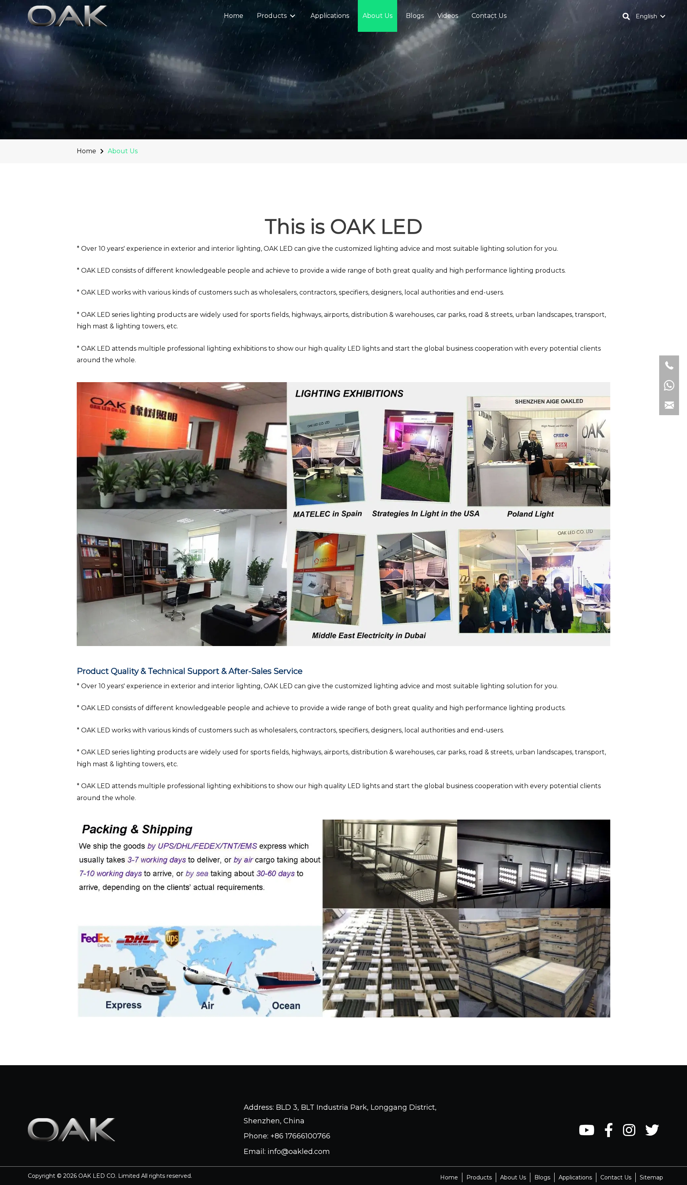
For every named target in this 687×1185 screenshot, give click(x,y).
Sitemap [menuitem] (651, 1177)
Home (86, 151)
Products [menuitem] (479, 1177)
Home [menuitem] (449, 1177)
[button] (292, 16)
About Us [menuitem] (513, 1177)
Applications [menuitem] (575, 1177)
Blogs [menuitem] (542, 1177)
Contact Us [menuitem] (615, 1177)
